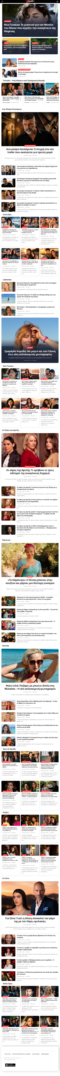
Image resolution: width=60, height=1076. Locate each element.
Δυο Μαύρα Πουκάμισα (12, 109)
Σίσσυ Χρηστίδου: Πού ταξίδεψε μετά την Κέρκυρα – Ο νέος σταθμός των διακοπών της (37, 702)
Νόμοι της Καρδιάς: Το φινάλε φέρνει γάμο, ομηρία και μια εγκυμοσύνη (11, 98)
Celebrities (7, 280)
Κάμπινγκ (6, 540)
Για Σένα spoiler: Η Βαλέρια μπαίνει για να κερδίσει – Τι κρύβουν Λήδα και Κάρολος (35, 961)
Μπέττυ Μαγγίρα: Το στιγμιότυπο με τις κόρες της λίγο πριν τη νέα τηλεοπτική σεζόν (37, 738)
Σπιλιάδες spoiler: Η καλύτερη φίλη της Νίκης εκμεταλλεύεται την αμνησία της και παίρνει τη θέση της (49, 232)
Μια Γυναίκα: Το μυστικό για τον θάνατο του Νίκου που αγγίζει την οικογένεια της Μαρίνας (30, 28)
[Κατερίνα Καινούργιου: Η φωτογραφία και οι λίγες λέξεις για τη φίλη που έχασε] (8, 717)
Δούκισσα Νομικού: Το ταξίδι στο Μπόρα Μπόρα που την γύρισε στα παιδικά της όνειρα (36, 296)
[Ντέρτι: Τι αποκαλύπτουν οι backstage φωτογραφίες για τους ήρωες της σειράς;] (30, 820)
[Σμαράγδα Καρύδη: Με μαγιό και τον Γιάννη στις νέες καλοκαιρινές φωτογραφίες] (9, 62)
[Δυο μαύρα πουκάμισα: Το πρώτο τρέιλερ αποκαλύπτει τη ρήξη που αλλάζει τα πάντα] (8, 207)
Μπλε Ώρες (27, 102)
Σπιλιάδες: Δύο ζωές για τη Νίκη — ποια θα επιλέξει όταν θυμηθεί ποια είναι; (30, 231)
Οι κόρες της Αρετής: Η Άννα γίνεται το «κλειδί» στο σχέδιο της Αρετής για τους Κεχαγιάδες (37, 500)
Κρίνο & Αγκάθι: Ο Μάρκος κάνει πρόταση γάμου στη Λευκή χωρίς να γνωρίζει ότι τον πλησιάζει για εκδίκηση (49, 766)
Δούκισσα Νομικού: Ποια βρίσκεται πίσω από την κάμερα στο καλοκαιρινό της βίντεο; (36, 284)
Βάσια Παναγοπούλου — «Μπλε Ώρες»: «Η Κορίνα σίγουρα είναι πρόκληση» (49, 1000)
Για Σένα (5, 878)
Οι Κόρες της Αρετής (10, 430)
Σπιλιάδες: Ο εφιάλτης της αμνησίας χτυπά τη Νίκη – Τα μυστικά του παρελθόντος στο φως (48, 263)
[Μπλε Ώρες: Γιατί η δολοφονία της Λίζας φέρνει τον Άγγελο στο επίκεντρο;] (30, 991)
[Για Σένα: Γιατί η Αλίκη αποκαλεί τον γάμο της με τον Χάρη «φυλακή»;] (30, 898)
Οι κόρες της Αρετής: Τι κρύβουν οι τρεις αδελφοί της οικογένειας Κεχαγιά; (30, 471)
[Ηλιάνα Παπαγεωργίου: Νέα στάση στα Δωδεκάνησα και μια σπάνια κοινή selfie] (8, 729)
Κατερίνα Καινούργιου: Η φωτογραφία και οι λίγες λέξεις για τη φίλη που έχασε (37, 714)
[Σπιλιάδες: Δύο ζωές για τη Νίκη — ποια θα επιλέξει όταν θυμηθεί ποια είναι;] (30, 222)
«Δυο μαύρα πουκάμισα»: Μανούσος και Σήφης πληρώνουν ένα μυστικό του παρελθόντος (37, 167)
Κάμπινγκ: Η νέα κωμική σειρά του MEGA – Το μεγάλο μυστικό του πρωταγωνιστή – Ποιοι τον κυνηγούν (35, 598)
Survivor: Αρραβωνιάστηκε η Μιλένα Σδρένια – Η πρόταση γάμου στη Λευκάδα (42, 47)
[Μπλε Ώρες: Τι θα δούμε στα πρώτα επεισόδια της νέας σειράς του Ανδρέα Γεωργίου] (34, 89)
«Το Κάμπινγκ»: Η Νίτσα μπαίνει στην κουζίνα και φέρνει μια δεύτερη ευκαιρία (30, 581)
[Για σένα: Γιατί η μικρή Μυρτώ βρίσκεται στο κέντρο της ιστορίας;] (8, 939)
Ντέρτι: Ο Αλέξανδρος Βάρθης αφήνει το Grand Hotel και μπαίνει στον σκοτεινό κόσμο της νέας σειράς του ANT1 (48, 859)
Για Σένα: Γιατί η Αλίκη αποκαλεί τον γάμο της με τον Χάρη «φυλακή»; (30, 920)
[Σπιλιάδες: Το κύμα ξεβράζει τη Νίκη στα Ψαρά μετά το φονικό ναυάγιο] (10, 253)
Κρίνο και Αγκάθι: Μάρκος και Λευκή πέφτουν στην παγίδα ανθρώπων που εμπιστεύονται (30, 765)
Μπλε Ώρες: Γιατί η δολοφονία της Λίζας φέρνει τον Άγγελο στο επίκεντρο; (29, 1000)
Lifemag (6, 43)
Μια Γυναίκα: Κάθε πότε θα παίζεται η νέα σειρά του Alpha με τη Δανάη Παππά (30, 412)
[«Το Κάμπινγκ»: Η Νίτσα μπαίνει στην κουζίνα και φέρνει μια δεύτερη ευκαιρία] (30, 560)
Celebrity (21, 59)
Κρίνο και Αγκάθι (7, 761)
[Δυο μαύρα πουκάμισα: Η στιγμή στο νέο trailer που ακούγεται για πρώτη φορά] (30, 129)
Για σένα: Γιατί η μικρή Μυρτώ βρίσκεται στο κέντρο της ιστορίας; (36, 936)
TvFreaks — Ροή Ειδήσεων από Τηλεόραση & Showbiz (24, 80)
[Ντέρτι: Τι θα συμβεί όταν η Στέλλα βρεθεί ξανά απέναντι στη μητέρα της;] (10, 820)
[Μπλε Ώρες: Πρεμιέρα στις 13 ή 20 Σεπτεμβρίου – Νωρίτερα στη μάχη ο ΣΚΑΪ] (10, 1021)
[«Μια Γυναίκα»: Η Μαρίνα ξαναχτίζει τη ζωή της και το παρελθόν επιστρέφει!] (10, 403)
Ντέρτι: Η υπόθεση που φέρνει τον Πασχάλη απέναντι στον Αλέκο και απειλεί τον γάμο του (49, 829)
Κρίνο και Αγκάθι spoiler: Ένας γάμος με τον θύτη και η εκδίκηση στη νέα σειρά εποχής (49, 795)
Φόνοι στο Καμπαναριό (24, 69)
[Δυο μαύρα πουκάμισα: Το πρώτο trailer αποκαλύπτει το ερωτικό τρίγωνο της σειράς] (8, 195)
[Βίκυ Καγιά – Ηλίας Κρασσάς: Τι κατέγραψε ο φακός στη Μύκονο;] (8, 311)
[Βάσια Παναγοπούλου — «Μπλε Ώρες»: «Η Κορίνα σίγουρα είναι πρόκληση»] (49, 991)
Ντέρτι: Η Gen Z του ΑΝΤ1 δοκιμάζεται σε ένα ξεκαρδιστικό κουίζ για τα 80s (10, 859)
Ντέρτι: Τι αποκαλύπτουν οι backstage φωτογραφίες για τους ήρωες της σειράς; (29, 829)
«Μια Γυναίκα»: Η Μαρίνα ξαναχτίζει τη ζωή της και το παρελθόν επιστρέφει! (9, 412)
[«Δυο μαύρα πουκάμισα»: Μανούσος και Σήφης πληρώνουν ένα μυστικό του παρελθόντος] (8, 170)
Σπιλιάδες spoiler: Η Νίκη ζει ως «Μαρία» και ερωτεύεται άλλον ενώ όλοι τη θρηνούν (30, 262)
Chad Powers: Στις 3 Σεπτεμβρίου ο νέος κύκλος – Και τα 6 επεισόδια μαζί (16, 47)
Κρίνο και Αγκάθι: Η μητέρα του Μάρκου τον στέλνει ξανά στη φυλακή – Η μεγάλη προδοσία (30, 795)
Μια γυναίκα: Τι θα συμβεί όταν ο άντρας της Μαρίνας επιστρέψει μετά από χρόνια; (49, 382)
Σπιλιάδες (7, 214)
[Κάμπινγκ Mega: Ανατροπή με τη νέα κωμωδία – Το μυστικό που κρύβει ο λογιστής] (8, 613)
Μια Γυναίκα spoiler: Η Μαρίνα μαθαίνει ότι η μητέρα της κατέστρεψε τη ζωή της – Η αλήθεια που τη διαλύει (49, 413)
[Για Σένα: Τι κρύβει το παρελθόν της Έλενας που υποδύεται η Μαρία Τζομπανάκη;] (8, 951)
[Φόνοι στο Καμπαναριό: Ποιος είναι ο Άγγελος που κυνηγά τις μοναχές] (9, 73)
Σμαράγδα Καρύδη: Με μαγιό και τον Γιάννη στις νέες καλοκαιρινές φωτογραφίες (36, 63)
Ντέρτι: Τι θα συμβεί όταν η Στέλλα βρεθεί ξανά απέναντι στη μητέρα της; (10, 829)
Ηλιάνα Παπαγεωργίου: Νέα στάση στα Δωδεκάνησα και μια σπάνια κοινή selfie (37, 726)
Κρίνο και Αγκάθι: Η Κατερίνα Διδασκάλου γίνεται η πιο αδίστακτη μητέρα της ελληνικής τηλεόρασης (10, 796)
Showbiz (48, 102)
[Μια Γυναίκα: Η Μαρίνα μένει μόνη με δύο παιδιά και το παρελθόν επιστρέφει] (30, 373)
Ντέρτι (6, 812)
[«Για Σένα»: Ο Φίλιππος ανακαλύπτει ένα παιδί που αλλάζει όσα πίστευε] (8, 976)
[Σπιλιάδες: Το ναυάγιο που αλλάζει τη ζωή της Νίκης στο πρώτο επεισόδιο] (10, 222)
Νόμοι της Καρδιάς (6, 102)
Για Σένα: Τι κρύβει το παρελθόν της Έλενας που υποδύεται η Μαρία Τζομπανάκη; (37, 949)
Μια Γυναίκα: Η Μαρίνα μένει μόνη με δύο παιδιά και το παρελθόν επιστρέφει (29, 382)
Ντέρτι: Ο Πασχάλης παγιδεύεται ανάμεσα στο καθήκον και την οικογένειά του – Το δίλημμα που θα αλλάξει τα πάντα (30, 860)
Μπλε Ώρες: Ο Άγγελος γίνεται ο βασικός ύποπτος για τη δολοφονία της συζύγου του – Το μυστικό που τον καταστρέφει (30, 1031)
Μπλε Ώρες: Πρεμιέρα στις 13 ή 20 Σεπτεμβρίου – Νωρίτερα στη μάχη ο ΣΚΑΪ (10, 1030)
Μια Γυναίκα (7, 21)
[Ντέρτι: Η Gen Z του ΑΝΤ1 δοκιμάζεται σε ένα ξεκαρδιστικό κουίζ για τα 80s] (10, 850)
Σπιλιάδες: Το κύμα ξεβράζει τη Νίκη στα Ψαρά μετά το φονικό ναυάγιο (10, 262)
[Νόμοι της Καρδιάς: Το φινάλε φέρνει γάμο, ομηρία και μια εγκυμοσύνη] (12, 89)
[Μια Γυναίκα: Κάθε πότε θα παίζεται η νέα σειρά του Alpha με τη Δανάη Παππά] (30, 403)
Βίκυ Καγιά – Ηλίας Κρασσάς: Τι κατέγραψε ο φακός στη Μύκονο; (36, 308)
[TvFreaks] (30, 1)
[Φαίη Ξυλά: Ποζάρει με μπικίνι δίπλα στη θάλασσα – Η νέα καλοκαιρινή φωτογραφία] (30, 666)
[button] (2, 1)
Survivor (35, 43)
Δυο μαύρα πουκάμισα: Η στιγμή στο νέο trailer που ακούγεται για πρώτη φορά (30, 150)
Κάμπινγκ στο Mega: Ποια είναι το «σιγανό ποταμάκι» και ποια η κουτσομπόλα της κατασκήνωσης (36, 634)
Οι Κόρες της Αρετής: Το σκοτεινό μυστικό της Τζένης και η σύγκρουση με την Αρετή (37, 488)
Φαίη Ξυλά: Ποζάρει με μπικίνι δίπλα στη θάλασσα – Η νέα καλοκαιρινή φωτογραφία (30, 687)
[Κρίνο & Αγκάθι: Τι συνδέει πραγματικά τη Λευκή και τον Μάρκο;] (10, 756)
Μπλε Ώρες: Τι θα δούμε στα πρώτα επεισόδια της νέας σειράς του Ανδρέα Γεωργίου (34, 98)
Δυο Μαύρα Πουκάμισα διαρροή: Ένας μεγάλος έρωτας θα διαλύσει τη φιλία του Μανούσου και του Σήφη (36, 179)
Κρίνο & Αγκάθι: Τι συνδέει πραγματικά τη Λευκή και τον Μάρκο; (10, 765)
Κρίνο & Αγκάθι (9, 749)
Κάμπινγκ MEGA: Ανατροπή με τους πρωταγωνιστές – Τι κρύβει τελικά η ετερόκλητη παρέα (36, 622)
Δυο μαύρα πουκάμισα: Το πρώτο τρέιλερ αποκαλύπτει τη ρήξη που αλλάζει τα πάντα (37, 204)
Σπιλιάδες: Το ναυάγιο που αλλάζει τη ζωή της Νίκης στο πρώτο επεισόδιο (10, 231)
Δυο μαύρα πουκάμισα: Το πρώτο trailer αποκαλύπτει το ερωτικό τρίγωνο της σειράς (36, 192)
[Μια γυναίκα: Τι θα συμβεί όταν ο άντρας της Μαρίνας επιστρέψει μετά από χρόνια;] (49, 373)
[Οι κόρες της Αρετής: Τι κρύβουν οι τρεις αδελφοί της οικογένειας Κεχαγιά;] (30, 450)
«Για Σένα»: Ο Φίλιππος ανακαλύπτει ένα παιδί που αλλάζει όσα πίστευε (37, 973)
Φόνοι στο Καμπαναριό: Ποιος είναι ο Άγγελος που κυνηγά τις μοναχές (38, 73)
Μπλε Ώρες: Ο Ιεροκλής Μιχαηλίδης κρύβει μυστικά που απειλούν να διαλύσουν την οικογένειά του (48, 1031)
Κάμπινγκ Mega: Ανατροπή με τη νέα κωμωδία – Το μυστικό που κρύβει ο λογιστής (37, 610)
